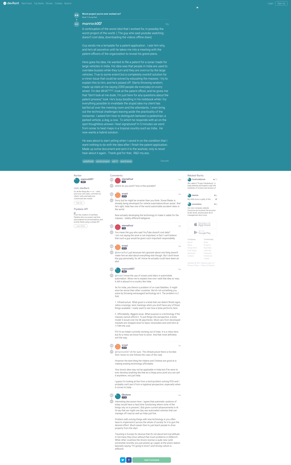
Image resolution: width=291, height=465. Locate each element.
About (190, 242)
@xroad (119, 275)
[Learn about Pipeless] (75, 212)
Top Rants (39, 3)
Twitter (206, 259)
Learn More (80, 226)
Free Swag (192, 250)
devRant (191, 263)
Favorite (165, 161)
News (190, 245)
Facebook (208, 256)
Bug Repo (208, 248)
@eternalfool (121, 252)
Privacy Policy (193, 265)
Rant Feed (27, 3)
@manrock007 (122, 352)
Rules (206, 242)
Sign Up (281, 3)
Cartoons (207, 250)
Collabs (58, 3)
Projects (207, 245)
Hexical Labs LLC (207, 263)
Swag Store (192, 248)
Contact (191, 256)
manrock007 (92, 24)
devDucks (191, 253)
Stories (49, 3)
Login (270, 3)
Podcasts (208, 253)
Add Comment (151, 460)
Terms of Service (208, 265)
